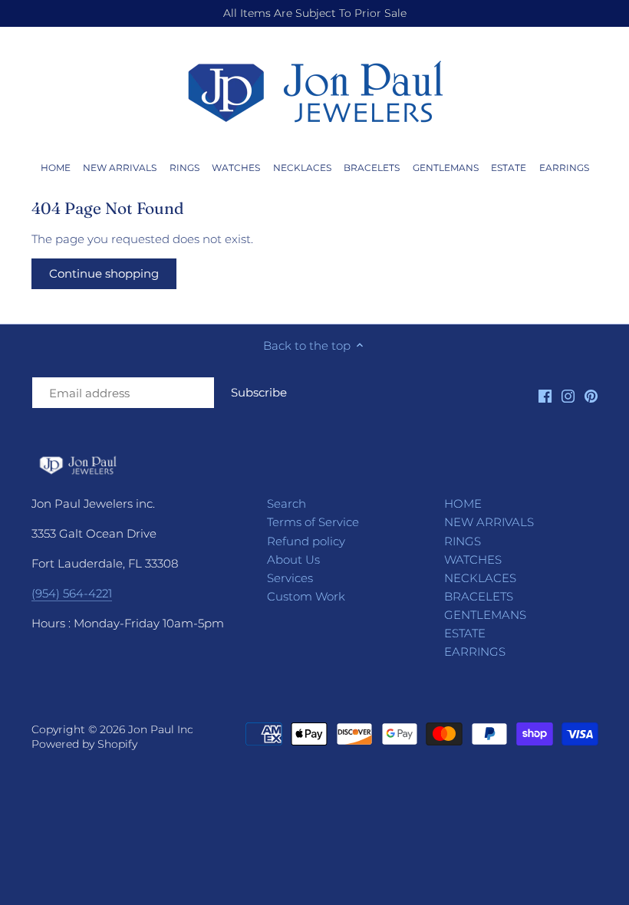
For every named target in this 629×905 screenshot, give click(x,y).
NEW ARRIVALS (489, 522)
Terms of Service (313, 522)
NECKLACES (480, 578)
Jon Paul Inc (160, 729)
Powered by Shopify (84, 744)
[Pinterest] (591, 395)
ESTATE (465, 633)
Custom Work (306, 596)
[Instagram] (568, 395)
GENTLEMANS (485, 614)
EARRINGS (475, 651)
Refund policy (306, 541)
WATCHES (473, 559)
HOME (463, 503)
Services (290, 578)
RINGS (462, 541)
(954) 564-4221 (71, 593)
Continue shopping (104, 273)
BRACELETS (478, 596)
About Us (293, 559)
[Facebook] (545, 395)
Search (286, 503)
